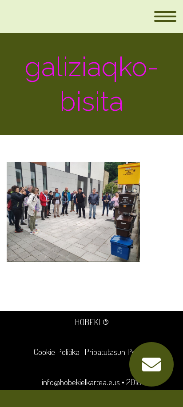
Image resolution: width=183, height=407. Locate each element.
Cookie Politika (57, 351)
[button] (151, 364)
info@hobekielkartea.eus (81, 381)
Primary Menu (165, 16)
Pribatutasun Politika (117, 351)
